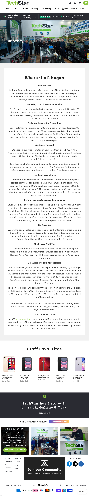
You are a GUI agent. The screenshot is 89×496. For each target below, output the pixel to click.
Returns (17, 462)
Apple (8, 9)
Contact (8, 471)
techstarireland (60, 422)
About (7, 458)
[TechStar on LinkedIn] (81, 464)
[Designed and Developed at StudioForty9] (42, 486)
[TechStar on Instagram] (75, 464)
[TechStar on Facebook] (69, 464)
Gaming (35, 9)
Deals (66, 9)
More (57, 9)
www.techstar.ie (24, 319)
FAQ (16, 469)
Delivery (17, 458)
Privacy (17, 465)
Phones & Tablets (21, 9)
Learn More (18, 18)
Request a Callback (15, 450)
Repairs (74, 9)
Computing (46, 9)
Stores (82, 9)
